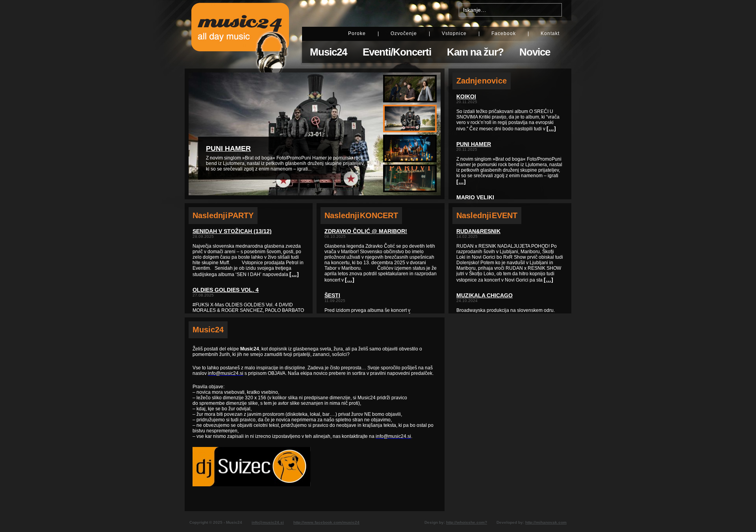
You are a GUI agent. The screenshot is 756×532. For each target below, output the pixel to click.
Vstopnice (454, 33)
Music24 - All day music (240, 34)
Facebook (503, 33)
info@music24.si (268, 522)
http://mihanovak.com (546, 522)
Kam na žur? (475, 52)
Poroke (357, 33)
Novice (534, 52)
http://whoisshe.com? (466, 522)
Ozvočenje (404, 33)
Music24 (328, 52)
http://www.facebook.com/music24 (326, 522)
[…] (294, 274)
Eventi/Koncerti (397, 52)
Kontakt (550, 33)
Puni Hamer (228, 148)
